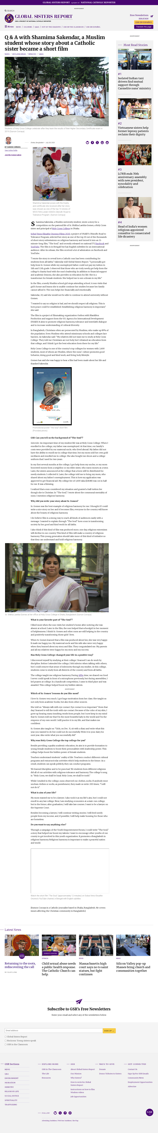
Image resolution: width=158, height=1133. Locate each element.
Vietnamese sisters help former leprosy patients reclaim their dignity (133, 131)
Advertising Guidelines (49, 1121)
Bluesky (55, 1112)
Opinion (45, 958)
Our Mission (76, 1074)
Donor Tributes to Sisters (110, 1074)
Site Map (75, 1121)
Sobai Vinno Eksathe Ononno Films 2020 (50, 234)
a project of (79, 2)
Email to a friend (102, 142)
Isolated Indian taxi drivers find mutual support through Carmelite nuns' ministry (134, 83)
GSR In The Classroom (51, 1069)
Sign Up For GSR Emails (138, 1074)
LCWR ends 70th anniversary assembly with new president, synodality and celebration (132, 180)
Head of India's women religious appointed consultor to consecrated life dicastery (134, 231)
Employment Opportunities (140, 1082)
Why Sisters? (76, 1078)
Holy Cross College (61, 228)
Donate (102, 1069)
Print (107, 142)
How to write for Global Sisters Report (81, 1083)
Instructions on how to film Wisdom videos (83, 1091)
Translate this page (143, 27)
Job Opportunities (78, 1096)
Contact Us (132, 1069)
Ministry (32, 54)
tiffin (81, 675)
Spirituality (11, 1100)
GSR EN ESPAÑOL (143, 22)
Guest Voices (50, 953)
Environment (11, 1078)
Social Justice (12, 1096)
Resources (46, 1078)
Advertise (132, 1086)
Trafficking (11, 1105)
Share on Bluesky (87, 142)
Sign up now (143, 18)
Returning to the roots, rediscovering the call (20, 965)
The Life (45, 1074)
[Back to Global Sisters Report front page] (39, 18)
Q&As (37, 27)
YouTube (35, 247)
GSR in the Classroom (73, 27)
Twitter (60, 1112)
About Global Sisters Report (83, 1069)
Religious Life (12, 1091)
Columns (28, 27)
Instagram (70, 1112)
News (18, 27)
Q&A (7, 1074)
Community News (136, 1078)
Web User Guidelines (64, 1121)
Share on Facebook (92, 142)
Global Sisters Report (149, 1112)
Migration (10, 1083)
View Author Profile (11, 150)
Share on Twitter (97, 142)
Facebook (99, 243)
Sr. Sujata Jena (11, 972)
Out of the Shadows (51, 27)
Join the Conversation (13, 155)
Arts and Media (19, 54)
